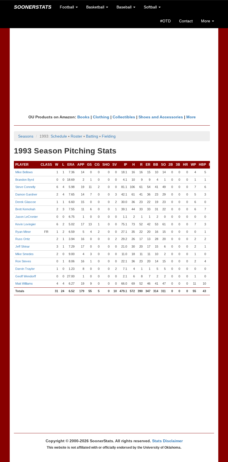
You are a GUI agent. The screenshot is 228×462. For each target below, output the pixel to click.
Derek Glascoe (25, 202)
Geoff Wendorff (25, 276)
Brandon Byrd (24, 179)
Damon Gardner (26, 194)
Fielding (109, 136)
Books (83, 117)
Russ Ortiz (22, 239)
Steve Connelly (25, 187)
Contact (186, 21)
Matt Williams (24, 283)
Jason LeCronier (26, 216)
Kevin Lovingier (25, 224)
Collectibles (124, 117)
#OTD (165, 21)
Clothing (101, 117)
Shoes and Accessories (160, 117)
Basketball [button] (95, 7)
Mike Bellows (24, 172)
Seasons (25, 136)
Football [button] (67, 7)
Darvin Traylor (25, 268)
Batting (92, 136)
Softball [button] (151, 7)
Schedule (59, 136)
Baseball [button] (125, 7)
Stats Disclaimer (167, 441)
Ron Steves (23, 261)
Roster (76, 136)
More (191, 117)
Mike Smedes (24, 254)
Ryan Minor (23, 231)
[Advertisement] (114, 71)
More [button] (206, 21)
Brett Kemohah (25, 209)
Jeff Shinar (22, 246)
